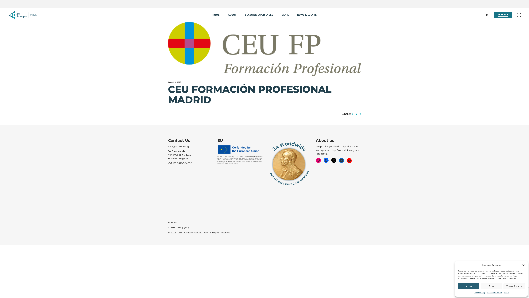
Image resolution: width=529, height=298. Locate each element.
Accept (468, 286)
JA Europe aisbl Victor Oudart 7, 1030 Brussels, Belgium (179, 155)
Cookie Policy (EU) (178, 227)
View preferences (514, 286)
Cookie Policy (479, 293)
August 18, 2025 (174, 82)
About (506, 293)
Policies (172, 222)
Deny (491, 286)
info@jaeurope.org (178, 146)
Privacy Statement (494, 293)
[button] (523, 265)
